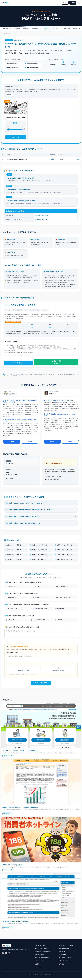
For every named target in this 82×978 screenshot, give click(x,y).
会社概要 (37, 964)
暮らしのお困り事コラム (65, 957)
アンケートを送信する (41, 683)
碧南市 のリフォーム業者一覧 (13, 554)
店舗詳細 (12, 441)
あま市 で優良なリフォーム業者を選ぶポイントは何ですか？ (25, 516)
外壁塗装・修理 (66, 28)
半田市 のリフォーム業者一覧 (64, 550)
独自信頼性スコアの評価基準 (42, 951)
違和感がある (60, 608)
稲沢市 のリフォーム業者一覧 (39, 559)
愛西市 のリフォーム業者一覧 (13, 545)
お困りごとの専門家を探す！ (42, 957)
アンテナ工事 (17, 28)
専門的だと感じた (37, 597)
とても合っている (12, 608)
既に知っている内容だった (64, 597)
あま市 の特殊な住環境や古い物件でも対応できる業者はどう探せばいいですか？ (30, 509)
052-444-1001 (12, 475)
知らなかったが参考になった (40, 608)
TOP (2, 33)
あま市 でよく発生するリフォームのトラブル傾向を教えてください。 (27, 503)
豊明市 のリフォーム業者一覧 (39, 554)
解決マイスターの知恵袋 (41, 948)
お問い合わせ (62, 964)
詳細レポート (15, 137)
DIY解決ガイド (62, 954)
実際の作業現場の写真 (58, 670)
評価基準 (9, 94)
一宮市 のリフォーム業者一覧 (64, 554)
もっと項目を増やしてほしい (40, 619)
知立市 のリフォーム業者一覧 (13, 550)
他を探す (30, 441)
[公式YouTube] (3, 953)
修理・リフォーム (7, 28)
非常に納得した (12, 597)
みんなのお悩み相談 (64, 948)
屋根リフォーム (76, 28)
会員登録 (73, 2)
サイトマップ (38, 967)
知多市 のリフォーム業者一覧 (64, 545)
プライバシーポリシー (64, 961)
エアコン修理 (26, 28)
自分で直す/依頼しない (63, 586)
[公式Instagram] (9, 953)
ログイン (65, 2)
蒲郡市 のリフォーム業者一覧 (39, 550)
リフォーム (47, 28)
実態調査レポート (39, 954)
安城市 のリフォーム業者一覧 (39, 545)
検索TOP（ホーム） (40, 945)
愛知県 (5, 33)
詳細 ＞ (78, 159)
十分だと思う (11, 619)
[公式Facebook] (6, 953)
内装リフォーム (56, 28)
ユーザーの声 (62, 951)
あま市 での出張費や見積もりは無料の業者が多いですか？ (24, 523)
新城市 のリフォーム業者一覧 (13, 559)
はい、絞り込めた (12, 586)
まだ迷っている (37, 586)
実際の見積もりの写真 (23, 670)
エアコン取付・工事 (36, 28)
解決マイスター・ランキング (66, 945)
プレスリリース (39, 961)
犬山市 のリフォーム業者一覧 (64, 559)
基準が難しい (60, 619)
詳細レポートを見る (18, 363)
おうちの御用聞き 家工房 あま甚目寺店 (19, 305)
